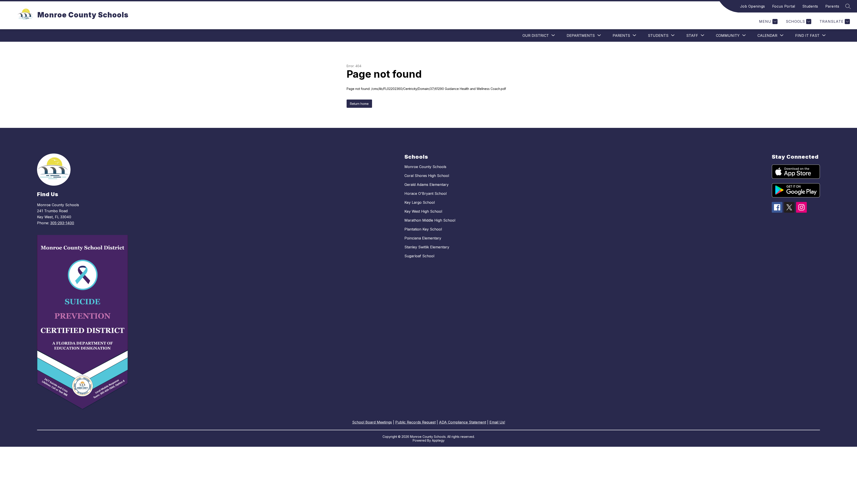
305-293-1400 (62, 223)
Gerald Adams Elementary (426, 184)
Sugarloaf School (419, 256)
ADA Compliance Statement (462, 422)
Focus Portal (783, 6)
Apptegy (438, 440)
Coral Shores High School (426, 175)
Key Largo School (419, 202)
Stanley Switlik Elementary (426, 247)
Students (810, 6)
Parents (832, 6)
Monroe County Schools (425, 166)
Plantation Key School (423, 229)
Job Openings (752, 6)
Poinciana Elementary (422, 238)
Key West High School (423, 211)
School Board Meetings (372, 422)
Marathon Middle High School (429, 220)
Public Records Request (415, 422)
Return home (359, 104)
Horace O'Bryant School (425, 193)
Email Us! (497, 422)
